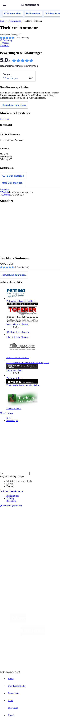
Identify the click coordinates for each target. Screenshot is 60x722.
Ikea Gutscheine (22, 527)
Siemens (9, 525)
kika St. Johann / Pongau (17, 337)
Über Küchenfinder (15, 549)
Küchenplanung (13, 541)
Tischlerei (4, 119)
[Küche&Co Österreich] (41, 660)
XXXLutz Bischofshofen (17, 332)
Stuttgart (49, 522)
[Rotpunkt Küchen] (18, 660)
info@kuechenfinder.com (11, 584)
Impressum (13, 708)
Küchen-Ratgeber (14, 546)
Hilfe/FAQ (11, 551)
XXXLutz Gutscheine (37, 527)
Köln (43, 522)
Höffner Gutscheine (23, 532)
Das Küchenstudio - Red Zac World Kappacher (27, 362)
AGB (10, 700)
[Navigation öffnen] (5, 5)
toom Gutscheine (22, 530)
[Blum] (18, 622)
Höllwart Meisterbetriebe (17, 357)
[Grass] (44, 622)
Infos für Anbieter (14, 562)
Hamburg (28, 520)
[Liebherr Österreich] (33, 634)
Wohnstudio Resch (14, 370)
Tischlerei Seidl (13, 408)
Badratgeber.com (14, 554)
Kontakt (11, 715)
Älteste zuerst (12, 496)
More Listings (6, 413)
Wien (21, 522)
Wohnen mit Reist (14, 378)
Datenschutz (13, 693)
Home (2, 21)
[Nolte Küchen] (49, 647)
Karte (8, 418)
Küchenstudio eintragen (17, 570)
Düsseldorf (28, 522)
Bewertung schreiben (14, 105)
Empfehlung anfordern (16, 517)
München (36, 520)
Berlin (21, 520)
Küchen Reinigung (14, 543)
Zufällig (10, 498)
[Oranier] (23, 647)
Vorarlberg (45, 520)
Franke (56, 522)
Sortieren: (11, 491)
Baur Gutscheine (36, 530)
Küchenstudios (12, 13)
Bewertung (11, 501)
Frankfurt (36, 522)
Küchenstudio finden (15, 514)
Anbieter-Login (15, 572)
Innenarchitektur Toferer (17, 324)
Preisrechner (33, 13)
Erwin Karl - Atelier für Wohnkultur (23, 385)
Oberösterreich (12, 522)
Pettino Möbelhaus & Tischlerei (20, 301)
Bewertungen (12, 420)
